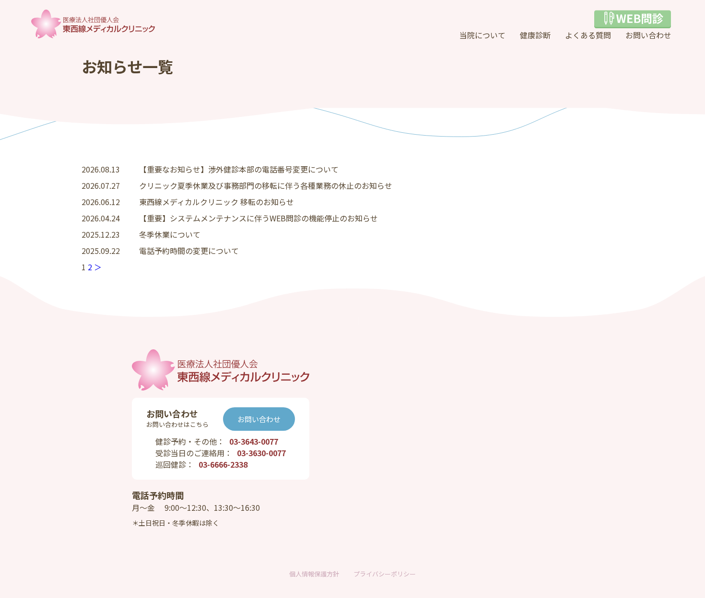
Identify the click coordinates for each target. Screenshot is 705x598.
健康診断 (535, 35)
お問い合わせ (648, 35)
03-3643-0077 (253, 441)
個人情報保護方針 (314, 573)
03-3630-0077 (261, 453)
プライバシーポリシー (384, 573)
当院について (482, 35)
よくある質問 (588, 35)
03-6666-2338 (223, 464)
